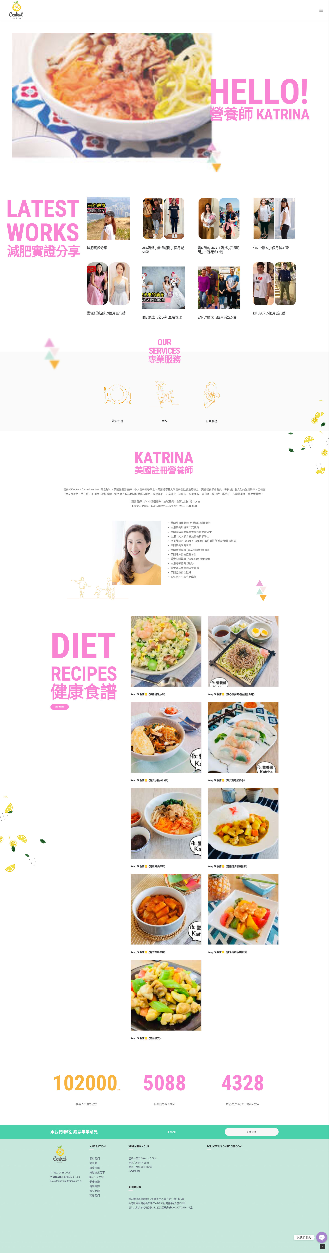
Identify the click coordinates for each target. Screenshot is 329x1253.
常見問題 (94, 1191)
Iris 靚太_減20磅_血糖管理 (162, 317)
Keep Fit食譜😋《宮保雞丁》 (146, 1038)
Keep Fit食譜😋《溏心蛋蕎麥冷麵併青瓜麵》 (232, 694)
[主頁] (60, 1154)
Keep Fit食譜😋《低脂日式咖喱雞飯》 (228, 866)
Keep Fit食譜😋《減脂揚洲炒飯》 (149, 694)
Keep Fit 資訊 (96, 1177)
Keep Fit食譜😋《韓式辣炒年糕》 (149, 952)
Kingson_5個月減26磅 (269, 313)
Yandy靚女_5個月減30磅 (271, 248)
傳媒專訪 (94, 1186)
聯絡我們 (94, 1195)
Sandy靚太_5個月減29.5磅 (217, 317)
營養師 (93, 1163)
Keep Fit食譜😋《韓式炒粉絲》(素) (149, 780)
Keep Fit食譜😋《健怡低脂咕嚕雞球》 (228, 952)
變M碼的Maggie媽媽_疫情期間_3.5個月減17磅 (218, 250)
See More (59, 707)
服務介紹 (94, 1167)
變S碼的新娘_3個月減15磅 (106, 313)
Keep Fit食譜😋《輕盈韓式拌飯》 (149, 866)
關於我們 (94, 1158)
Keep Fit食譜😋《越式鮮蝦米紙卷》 (227, 780)
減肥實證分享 (97, 248)
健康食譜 (94, 1181)
